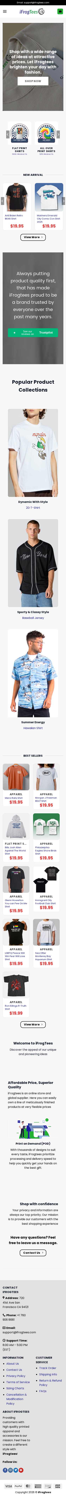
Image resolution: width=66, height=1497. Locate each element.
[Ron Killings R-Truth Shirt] (16, 985)
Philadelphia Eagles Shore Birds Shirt (45, 850)
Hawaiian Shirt (33, 728)
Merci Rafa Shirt (14, 798)
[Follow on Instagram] (10, 1470)
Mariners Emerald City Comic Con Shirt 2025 (48, 219)
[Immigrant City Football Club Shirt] (46, 879)
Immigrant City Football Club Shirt (45, 902)
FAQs (42, 1391)
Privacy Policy (15, 1376)
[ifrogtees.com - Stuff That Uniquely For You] (32, 11)
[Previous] (8, 141)
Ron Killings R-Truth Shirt (15, 1007)
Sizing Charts (15, 1388)
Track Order (47, 1368)
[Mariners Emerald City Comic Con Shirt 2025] (49, 197)
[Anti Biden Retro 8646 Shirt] (17, 197)
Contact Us (14, 1370)
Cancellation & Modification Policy (16, 1399)
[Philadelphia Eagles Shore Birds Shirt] (46, 826)
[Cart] (60, 11)
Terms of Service (18, 1382)
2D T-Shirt (33, 508)
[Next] (58, 141)
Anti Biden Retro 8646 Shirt (14, 217)
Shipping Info (48, 1374)
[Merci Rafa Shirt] (16, 777)
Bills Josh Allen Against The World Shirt (15, 850)
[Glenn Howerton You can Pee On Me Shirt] (16, 879)
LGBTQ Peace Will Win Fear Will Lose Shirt (15, 956)
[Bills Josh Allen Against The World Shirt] (16, 826)
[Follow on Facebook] (5, 1470)
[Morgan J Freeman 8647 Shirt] (46, 777)
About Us (12, 1364)
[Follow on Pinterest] (21, 1470)
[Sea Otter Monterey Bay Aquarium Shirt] (46, 932)
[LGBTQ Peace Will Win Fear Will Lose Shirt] (16, 932)
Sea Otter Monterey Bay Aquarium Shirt (43, 956)
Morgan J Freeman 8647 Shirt (46, 799)
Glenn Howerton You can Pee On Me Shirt (16, 903)
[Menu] (5, 11)
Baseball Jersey (33, 618)
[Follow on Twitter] (15, 1470)
